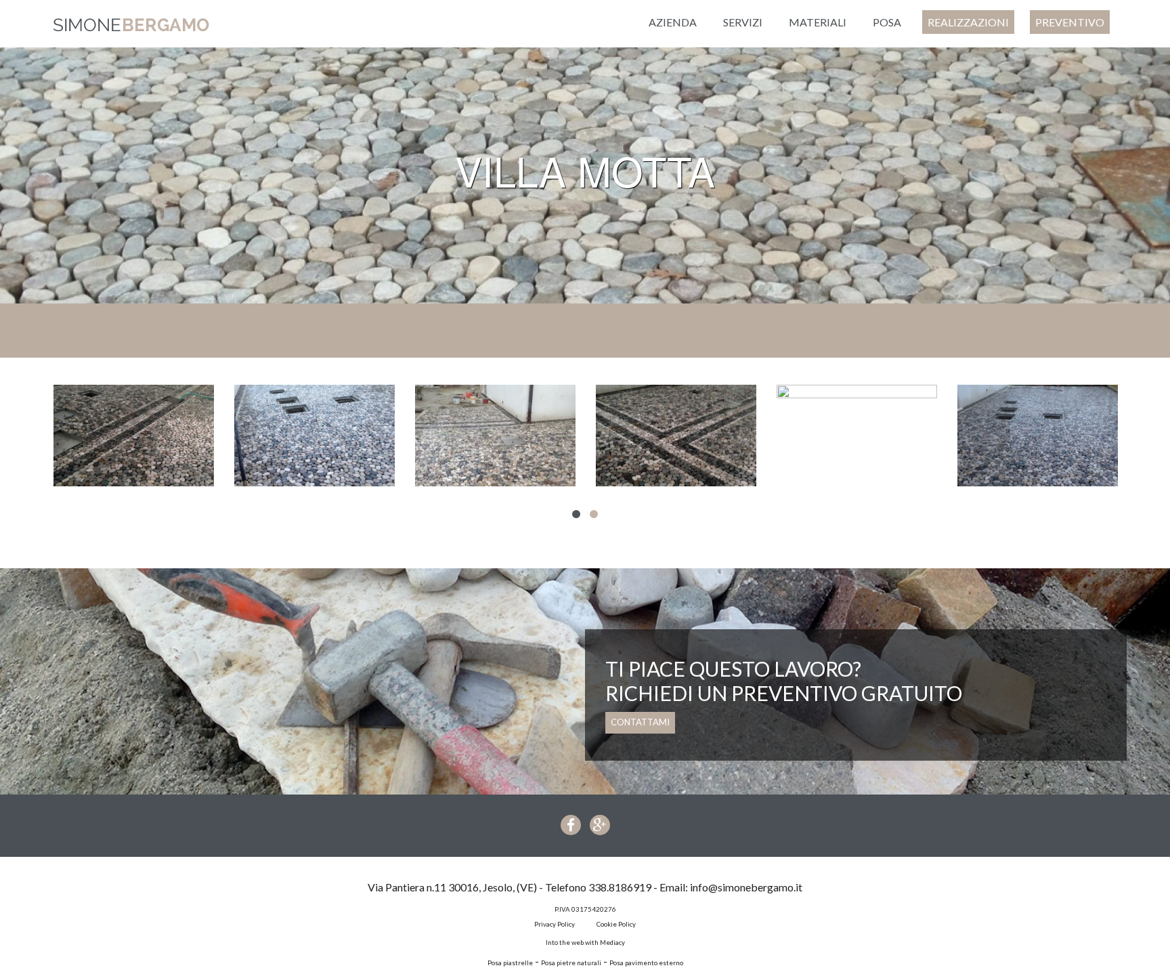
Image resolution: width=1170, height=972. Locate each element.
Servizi (742, 22)
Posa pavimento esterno (646, 963)
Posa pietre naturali (571, 963)
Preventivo (1069, 22)
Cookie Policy (616, 924)
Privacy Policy (554, 924)
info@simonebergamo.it (746, 887)
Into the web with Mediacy (585, 942)
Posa (887, 22)
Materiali (817, 22)
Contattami (640, 722)
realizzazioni (968, 22)
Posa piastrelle (510, 963)
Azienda (673, 22)
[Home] (131, 24)
